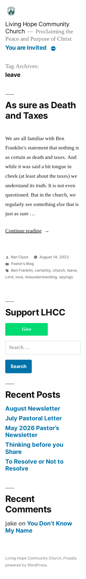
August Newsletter (32, 408)
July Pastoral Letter (33, 418)
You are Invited (26, 47)
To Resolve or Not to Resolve (34, 465)
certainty (43, 270)
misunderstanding (41, 277)
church (59, 270)
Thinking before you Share (34, 448)
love (19, 277)
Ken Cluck (19, 257)
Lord (9, 277)
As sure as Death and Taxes (40, 110)
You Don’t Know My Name (38, 527)
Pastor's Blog (22, 263)
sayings (66, 277)
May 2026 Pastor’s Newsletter (32, 431)
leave (72, 270)
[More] (53, 48)
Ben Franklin (22, 270)
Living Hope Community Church (33, 558)
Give (26, 329)
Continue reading (27, 230)
